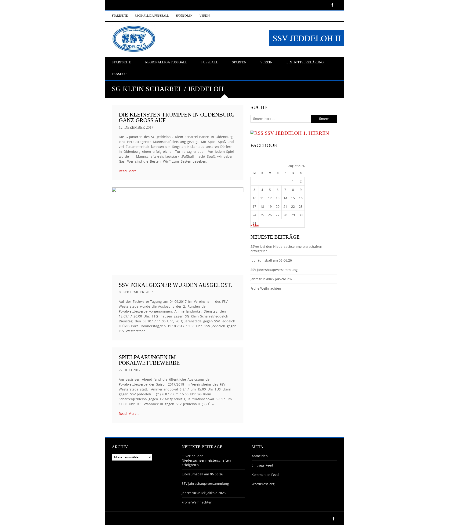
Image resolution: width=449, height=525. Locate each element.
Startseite (120, 15)
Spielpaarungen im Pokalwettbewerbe (149, 360)
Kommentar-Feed (265, 474)
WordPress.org (263, 484)
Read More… (129, 171)
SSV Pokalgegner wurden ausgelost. (175, 285)
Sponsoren (184, 15)
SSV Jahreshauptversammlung (274, 269)
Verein (204, 15)
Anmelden (260, 456)
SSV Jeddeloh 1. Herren (297, 133)
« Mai (254, 225)
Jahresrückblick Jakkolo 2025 (272, 279)
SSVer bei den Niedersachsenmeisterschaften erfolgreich (206, 460)
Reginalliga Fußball (152, 15)
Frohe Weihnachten (265, 288)
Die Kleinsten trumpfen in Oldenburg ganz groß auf (177, 117)
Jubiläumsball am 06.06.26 (271, 260)
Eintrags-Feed (262, 465)
